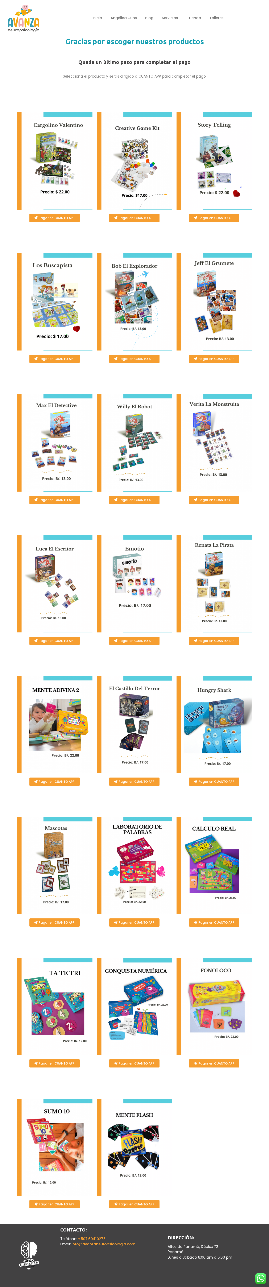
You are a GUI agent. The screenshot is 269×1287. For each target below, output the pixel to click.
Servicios (170, 17)
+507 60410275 (91, 1238)
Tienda (195, 17)
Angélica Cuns (124, 17)
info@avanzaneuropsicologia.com (104, 1244)
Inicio (97, 17)
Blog (149, 17)
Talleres (217, 17)
